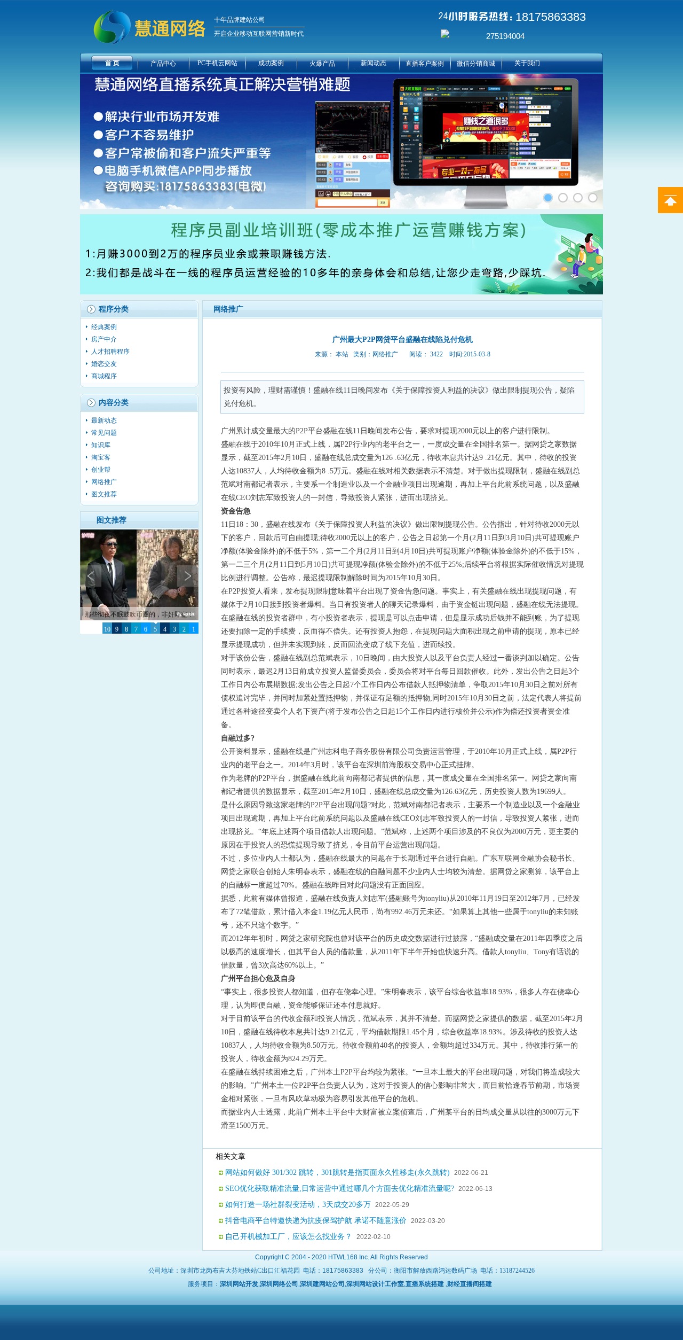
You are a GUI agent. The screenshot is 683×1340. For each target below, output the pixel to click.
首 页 (112, 63)
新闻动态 (373, 63)
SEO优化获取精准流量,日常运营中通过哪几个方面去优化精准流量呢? (339, 1189)
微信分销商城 (476, 63)
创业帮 (101, 469)
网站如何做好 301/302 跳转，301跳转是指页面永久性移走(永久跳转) (337, 1172)
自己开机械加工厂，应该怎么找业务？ (288, 1237)
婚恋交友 (104, 364)
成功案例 (271, 63)
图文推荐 (104, 494)
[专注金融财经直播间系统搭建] (548, 197)
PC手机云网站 (217, 63)
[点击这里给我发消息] (445, 36)
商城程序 (104, 376)
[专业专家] (578, 197)
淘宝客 (101, 457)
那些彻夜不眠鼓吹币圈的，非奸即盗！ (139, 614)
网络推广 (104, 482)
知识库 (101, 445)
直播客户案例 (425, 63)
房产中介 (104, 339)
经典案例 (104, 327)
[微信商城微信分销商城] (563, 197)
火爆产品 (322, 63)
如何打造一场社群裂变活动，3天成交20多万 (298, 1205)
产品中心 (163, 63)
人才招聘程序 (111, 351)
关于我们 (527, 63)
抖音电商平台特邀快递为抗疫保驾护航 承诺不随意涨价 (316, 1221)
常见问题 (104, 433)
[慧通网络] (593, 197)
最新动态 (104, 420)
